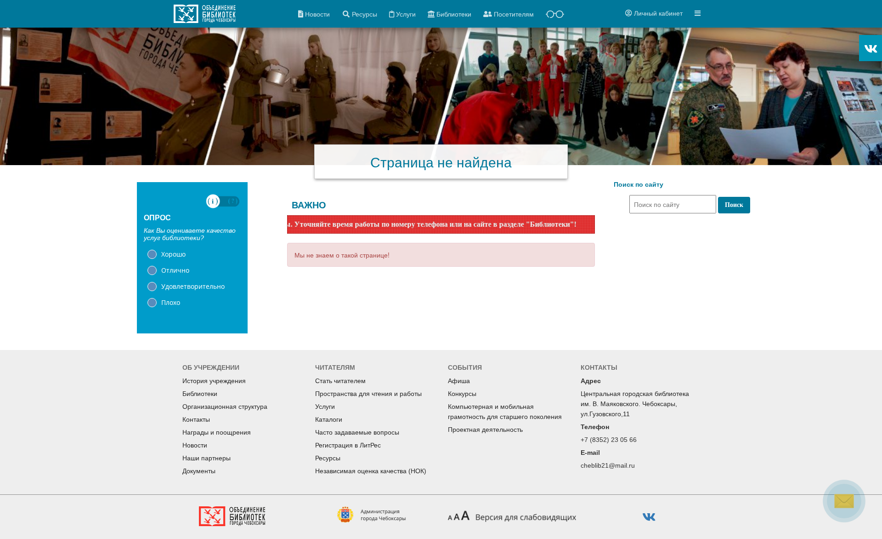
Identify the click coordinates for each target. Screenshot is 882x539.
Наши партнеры (206, 458)
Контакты (196, 419)
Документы (198, 471)
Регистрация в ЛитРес (348, 445)
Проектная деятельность (485, 429)
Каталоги (328, 419)
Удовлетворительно (193, 286)
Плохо (170, 302)
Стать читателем (340, 380)
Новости (194, 445)
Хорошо (173, 254)
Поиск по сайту (638, 184)
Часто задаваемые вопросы (357, 432)
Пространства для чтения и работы (368, 393)
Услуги (325, 406)
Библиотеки (199, 393)
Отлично (175, 270)
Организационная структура (224, 406)
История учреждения (214, 380)
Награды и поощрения (216, 432)
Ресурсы (327, 458)
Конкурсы (462, 393)
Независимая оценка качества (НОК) (370, 471)
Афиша (459, 380)
